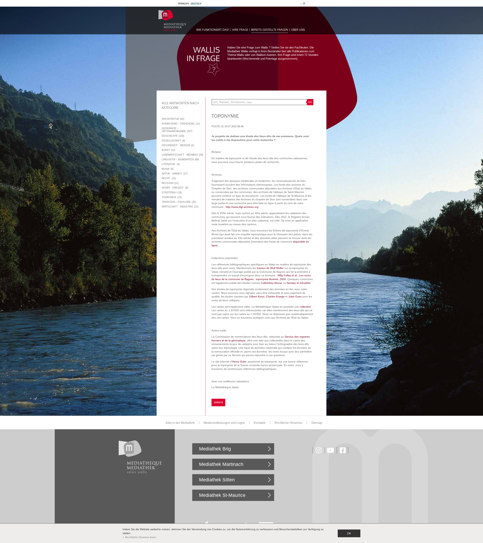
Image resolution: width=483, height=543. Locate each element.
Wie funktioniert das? (212, 30)
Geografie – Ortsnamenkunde (177, 130)
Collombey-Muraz (271, 282)
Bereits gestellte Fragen (269, 30)
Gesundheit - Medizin (177, 145)
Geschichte (172, 135)
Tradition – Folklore (178, 201)
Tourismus (171, 197)
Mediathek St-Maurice (222, 495)
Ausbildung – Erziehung (180, 123)
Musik (167, 168)
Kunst (168, 150)
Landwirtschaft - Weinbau (182, 154)
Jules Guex (295, 296)
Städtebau (171, 192)
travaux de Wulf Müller (270, 268)
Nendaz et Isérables (299, 282)
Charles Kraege (275, 296)
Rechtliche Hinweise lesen (140, 537)
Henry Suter (239, 361)
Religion (170, 183)
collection (305, 306)
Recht (168, 178)
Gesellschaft (173, 140)
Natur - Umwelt (174, 173)
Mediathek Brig (215, 448)
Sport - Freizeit (174, 187)
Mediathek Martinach (221, 464)
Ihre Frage (240, 30)
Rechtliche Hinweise (288, 422)
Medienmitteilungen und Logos (224, 422)
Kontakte (260, 422)
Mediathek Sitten (217, 479)
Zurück (218, 402)
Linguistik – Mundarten (180, 159)
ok (349, 533)
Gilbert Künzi (256, 296)
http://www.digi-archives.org (242, 206)
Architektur (172, 119)
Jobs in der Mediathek (180, 422)
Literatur (170, 164)
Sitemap (316, 422)
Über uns (298, 30)
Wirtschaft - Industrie (180, 206)
